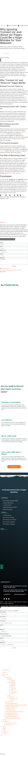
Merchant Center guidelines (14, 173)
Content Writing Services (11, 716)
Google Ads (6, 721)
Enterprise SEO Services (11, 706)
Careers (5, 731)
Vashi (12, 693)
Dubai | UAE (14, 698)
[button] (14, 59)
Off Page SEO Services (11, 715)
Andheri (13, 680)
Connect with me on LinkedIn (7, 239)
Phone (1, 254)
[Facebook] (4, 599)
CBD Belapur (14, 692)
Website (2, 629)
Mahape (13, 685)
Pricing (4, 720)
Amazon (2, 151)
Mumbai (10, 679)
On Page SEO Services (11, 713)
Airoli (12, 687)
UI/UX (4, 726)
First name (3, 612)
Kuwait (12, 700)
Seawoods (13, 688)
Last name (3, 616)
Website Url (3, 250)
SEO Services (8, 702)
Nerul (12, 690)
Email (1, 246)
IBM (18, 149)
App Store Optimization (11, 703)
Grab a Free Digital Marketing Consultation (11, 270)
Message (2, 257)
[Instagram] (8, 599)
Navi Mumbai (11, 682)
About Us (5, 674)
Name (1, 242)
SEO (4, 675)
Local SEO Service (10, 710)
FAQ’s (4, 729)
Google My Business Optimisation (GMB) (15, 705)
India (9, 695)
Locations (7, 677)
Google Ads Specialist (11, 723)
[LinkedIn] (6, 599)
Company (2, 620)
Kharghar (13, 684)
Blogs (4, 728)
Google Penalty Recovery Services (14, 711)
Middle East (11, 697)
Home (4, 672)
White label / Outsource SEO (12, 718)
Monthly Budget (4, 633)
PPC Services (8, 724)
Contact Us (6, 733)
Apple (13, 149)
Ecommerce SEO (9, 708)
